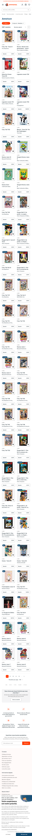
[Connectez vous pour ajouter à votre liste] (13, 41)
